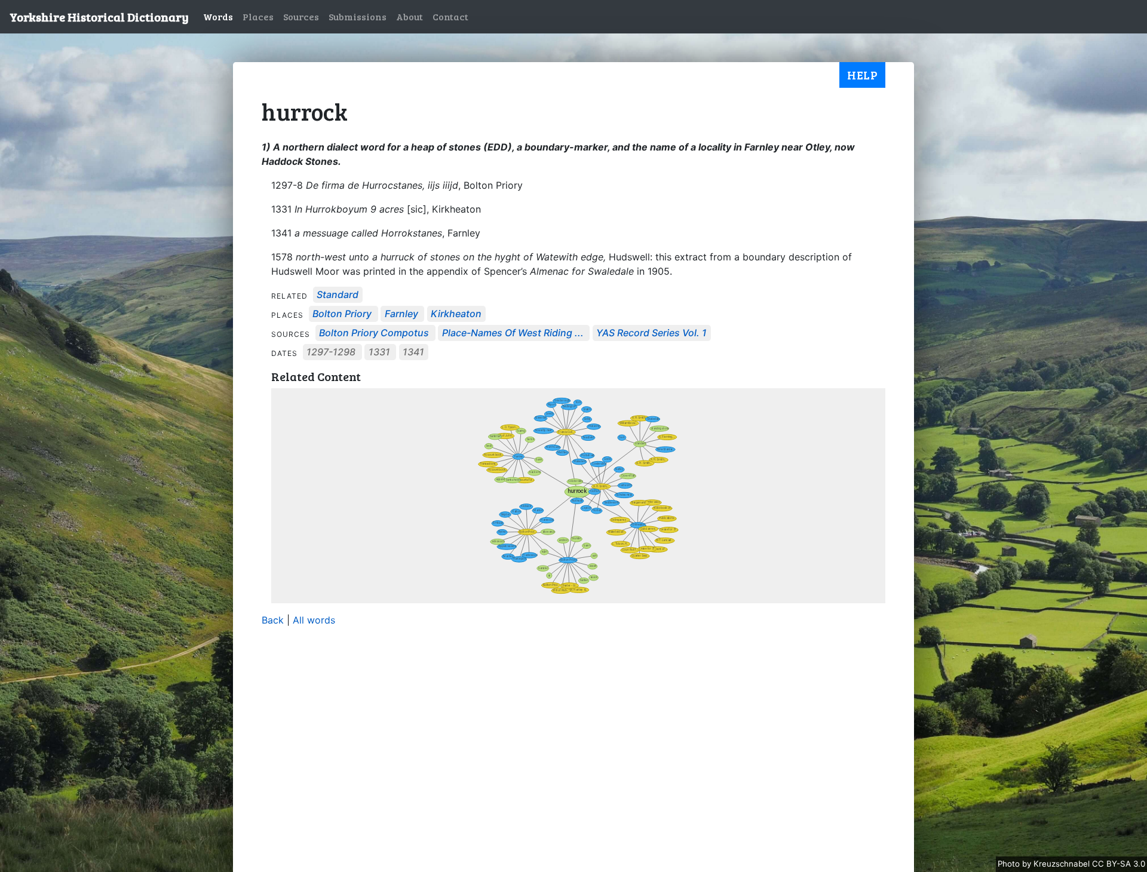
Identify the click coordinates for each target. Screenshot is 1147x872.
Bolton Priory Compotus (374, 333)
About (409, 16)
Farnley (401, 314)
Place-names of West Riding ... (513, 333)
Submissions (358, 16)
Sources (301, 16)
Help (862, 74)
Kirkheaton (456, 314)
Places (258, 16)
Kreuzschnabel (1062, 863)
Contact (450, 16)
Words (218, 16)
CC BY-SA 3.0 (1118, 863)
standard (337, 295)
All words (314, 620)
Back (273, 620)
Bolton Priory (342, 314)
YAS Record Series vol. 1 (651, 333)
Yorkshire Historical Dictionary (99, 16)
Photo (1010, 863)
